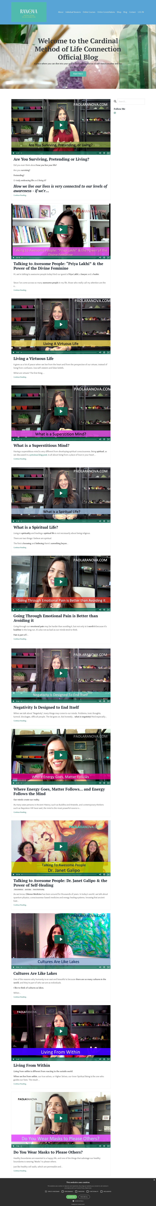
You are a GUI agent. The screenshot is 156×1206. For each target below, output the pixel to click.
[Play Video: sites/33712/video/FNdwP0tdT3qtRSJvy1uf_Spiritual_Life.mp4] (60, 493)
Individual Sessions (73, 12)
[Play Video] (13, 153)
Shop (119, 12)
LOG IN (141, 12)
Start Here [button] (78, 74)
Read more (88, 1188)
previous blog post (38, 455)
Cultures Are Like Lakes (35, 973)
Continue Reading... (20, 195)
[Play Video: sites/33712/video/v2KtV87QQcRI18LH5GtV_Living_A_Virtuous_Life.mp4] (60, 324)
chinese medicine (18, 889)
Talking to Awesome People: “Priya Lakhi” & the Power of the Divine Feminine (58, 265)
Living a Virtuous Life (33, 358)
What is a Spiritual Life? (35, 527)
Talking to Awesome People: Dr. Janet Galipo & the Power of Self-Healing (60, 882)
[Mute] (100, 153)
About (60, 12)
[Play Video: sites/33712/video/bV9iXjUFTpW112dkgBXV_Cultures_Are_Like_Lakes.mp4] (60, 939)
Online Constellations (106, 12)
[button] (78, 1201)
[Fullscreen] (108, 153)
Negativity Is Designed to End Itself (46, 707)
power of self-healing (38, 889)
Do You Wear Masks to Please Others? (48, 1152)
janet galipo (28, 889)
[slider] (59, 153)
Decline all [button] (84, 1197)
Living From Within (31, 1065)
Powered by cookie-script (78, 1204)
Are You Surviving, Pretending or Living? (51, 159)
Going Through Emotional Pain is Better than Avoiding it (55, 618)
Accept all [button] (71, 1197)
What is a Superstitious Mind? (41, 445)
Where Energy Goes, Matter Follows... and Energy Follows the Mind (59, 791)
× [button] (154, 1180)
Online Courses (89, 12)
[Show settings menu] (104, 153)
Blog (125, 12)
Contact (132, 12)
